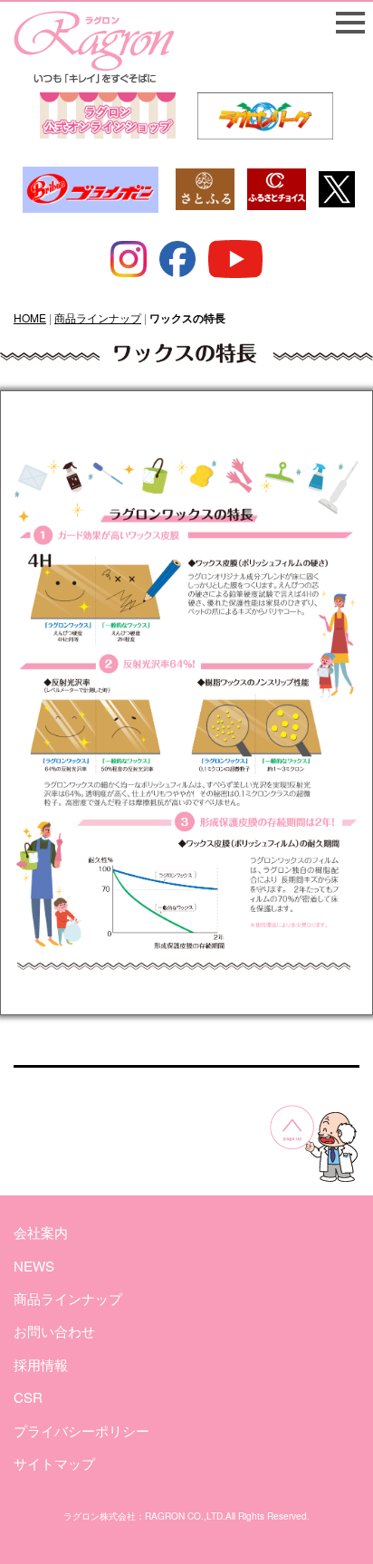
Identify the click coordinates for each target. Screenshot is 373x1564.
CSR (28, 1396)
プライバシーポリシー (81, 1430)
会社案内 (41, 1232)
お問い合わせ (54, 1330)
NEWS (34, 1265)
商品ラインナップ (97, 317)
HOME (30, 317)
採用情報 (41, 1364)
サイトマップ (54, 1463)
